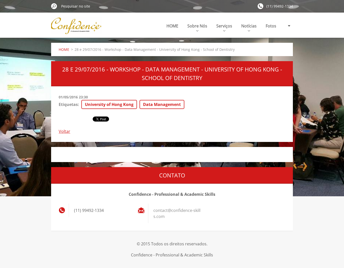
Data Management (162, 104)
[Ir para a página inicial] (76, 29)
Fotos (271, 26)
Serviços (224, 26)
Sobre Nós (197, 26)
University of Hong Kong (109, 104)
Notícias (249, 26)
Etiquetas (68, 104)
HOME (172, 26)
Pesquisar (54, 6)
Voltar (64, 131)
